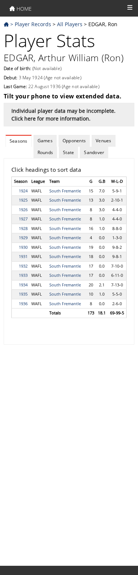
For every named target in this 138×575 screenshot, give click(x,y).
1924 (23, 191)
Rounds (45, 152)
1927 (23, 219)
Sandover (94, 152)
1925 (23, 200)
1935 (23, 294)
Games (45, 140)
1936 (23, 303)
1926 (23, 209)
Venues (103, 140)
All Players (69, 24)
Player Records (33, 24)
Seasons (19, 141)
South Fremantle (65, 191)
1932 (23, 266)
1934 (23, 285)
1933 (23, 275)
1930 (23, 247)
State (68, 152)
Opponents (74, 140)
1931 (23, 256)
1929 (23, 237)
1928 (23, 228)
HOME (23, 8)
